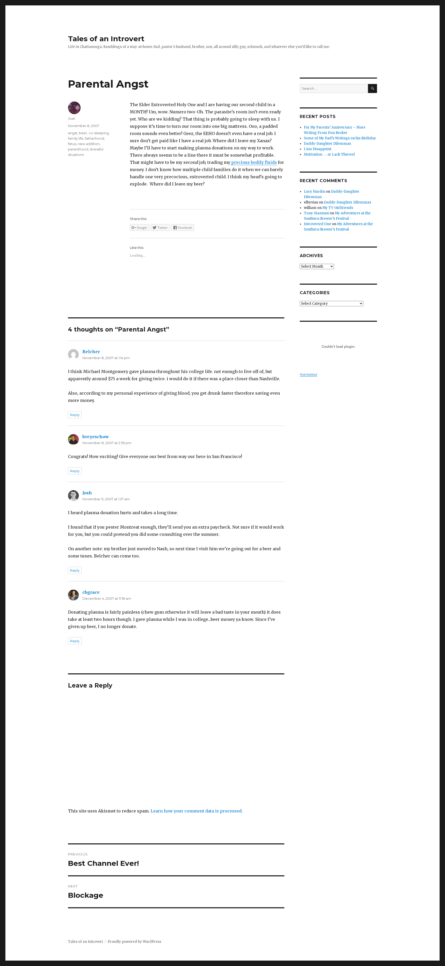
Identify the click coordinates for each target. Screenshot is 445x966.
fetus (72, 144)
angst (72, 133)
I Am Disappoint (317, 149)
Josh (87, 492)
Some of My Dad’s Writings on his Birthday (340, 138)
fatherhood (94, 138)
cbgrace (91, 592)
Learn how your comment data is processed (196, 811)
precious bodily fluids (254, 162)
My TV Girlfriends (337, 208)
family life (75, 138)
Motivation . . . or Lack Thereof (329, 154)
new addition (89, 144)
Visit (308, 374)
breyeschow (95, 436)
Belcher (91, 351)
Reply (75, 415)
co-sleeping (99, 133)
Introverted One (317, 224)
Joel (71, 118)
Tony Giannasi (316, 213)
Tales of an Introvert (106, 38)
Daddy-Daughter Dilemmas (327, 143)
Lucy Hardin (314, 191)
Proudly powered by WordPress (134, 941)
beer (83, 133)
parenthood (78, 149)
